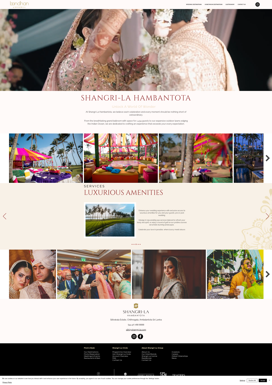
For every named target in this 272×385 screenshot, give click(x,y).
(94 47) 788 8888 (136, 324)
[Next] (267, 216)
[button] (193, 4)
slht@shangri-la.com (136, 329)
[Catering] (134, 244)
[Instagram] (257, 4)
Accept (263, 380)
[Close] (269, 380)
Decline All (252, 380)
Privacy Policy (7, 382)
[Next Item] (268, 158)
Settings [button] (242, 380)
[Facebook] (140, 336)
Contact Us (117, 360)
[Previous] (4, 216)
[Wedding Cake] (136, 244)
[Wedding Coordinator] (132, 244)
